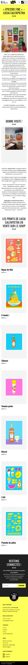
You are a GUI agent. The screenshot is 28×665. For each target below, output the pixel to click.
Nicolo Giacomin (22, 170)
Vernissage (7, 201)
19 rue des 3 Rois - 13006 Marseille (10, 607)
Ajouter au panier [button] (14, 275)
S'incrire (21, 585)
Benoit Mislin (9, 663)
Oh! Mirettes (4, 2)
